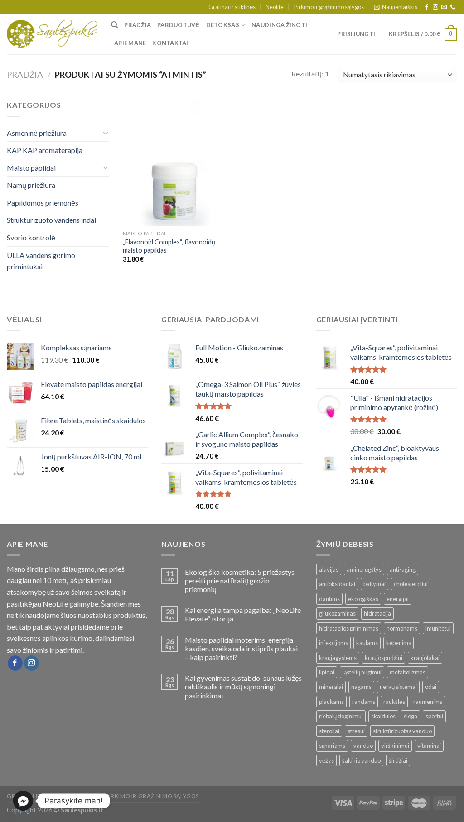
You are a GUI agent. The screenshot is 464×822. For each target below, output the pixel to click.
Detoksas (222, 25)
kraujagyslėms (338, 657)
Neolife (275, 6)
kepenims (398, 642)
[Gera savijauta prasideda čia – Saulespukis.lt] (52, 34)
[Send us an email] (444, 7)
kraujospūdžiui (383, 657)
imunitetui (438, 628)
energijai (398, 598)
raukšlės (394, 701)
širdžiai (398, 760)
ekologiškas (363, 598)
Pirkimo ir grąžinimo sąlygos (329, 6)
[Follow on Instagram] (435, 7)
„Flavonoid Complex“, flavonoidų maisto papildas (169, 246)
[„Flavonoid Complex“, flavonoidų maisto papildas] (175, 162)
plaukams (331, 701)
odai (430, 686)
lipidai (326, 672)
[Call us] (452, 7)
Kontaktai (170, 43)
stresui (356, 731)
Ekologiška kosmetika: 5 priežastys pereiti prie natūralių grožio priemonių (240, 580)
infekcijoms (333, 642)
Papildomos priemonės (42, 202)
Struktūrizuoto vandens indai (51, 219)
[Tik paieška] (114, 24)
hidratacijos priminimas (348, 628)
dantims (329, 598)
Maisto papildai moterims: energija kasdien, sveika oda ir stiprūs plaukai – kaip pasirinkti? (241, 648)
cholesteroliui (411, 584)
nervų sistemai (398, 686)
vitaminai (429, 745)
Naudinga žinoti (279, 25)
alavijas (328, 569)
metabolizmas (407, 672)
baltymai (374, 584)
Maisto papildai (31, 167)
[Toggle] (105, 132)
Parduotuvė (178, 25)
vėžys (326, 760)
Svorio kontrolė (31, 237)
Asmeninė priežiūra (37, 133)
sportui (434, 716)
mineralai (331, 686)
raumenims (427, 701)
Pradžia (137, 25)
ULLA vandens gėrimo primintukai (41, 261)
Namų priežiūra (31, 185)
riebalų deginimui (341, 716)
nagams (361, 686)
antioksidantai (337, 584)
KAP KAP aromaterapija (44, 150)
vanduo (363, 745)
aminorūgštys (364, 569)
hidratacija (377, 613)
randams (363, 701)
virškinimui (395, 745)
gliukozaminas (337, 613)
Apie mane (130, 43)
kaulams (367, 642)
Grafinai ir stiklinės (232, 6)
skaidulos (383, 716)
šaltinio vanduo (361, 760)
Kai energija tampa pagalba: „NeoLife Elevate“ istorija (243, 614)
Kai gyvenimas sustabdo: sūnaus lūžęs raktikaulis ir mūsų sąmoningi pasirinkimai (243, 686)
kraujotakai (425, 657)
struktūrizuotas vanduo (402, 731)
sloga (410, 716)
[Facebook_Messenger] (23, 801)
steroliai (329, 731)
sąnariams (332, 745)
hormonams (402, 628)
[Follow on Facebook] (427, 7)
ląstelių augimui (362, 672)
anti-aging (403, 569)
